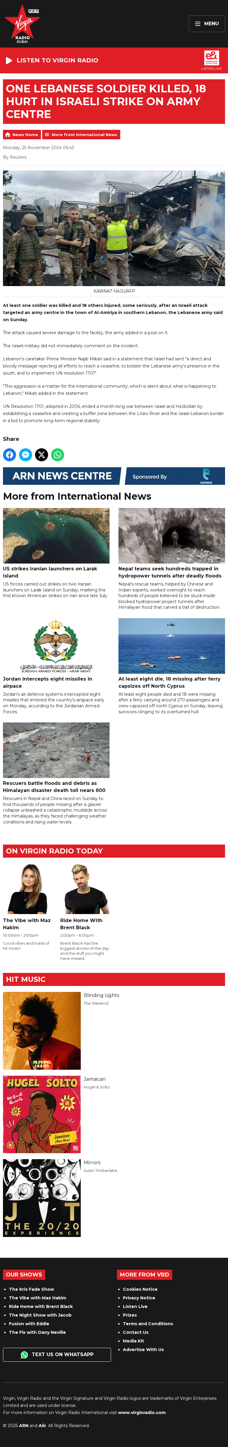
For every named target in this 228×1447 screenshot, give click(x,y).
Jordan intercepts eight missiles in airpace (47, 682)
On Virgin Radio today (54, 851)
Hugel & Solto (97, 1087)
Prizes (130, 1315)
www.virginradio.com (142, 1412)
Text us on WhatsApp (62, 1354)
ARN (23, 1425)
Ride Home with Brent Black (41, 1306)
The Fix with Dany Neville (37, 1332)
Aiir (42, 1425)
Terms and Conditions (148, 1323)
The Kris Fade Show (31, 1289)
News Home (25, 134)
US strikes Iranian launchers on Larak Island (50, 572)
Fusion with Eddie (29, 1323)
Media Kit (133, 1341)
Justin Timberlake (100, 1170)
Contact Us (135, 1332)
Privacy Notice (139, 1298)
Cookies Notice (140, 1289)
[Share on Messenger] (25, 454)
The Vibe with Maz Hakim (37, 1298)
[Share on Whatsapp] (57, 454)
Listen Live (135, 1306)
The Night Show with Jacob (40, 1315)
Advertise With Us (143, 1349)
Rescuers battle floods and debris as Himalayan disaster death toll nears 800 (54, 786)
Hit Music (25, 979)
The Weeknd (96, 1003)
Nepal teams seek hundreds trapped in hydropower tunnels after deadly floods (169, 572)
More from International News (84, 134)
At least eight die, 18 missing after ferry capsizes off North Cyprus (169, 682)
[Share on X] (41, 454)
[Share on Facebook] (9, 454)
